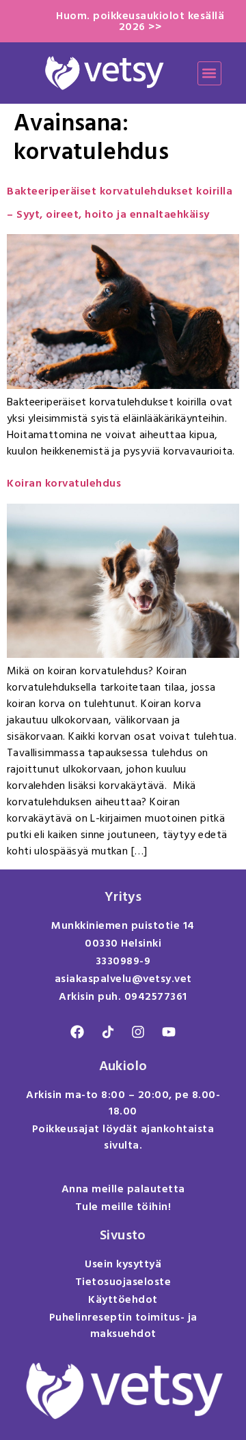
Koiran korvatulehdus (64, 483)
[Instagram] (138, 1032)
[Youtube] (168, 1032)
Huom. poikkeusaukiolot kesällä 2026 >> (140, 21)
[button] (209, 73)
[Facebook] (77, 1032)
